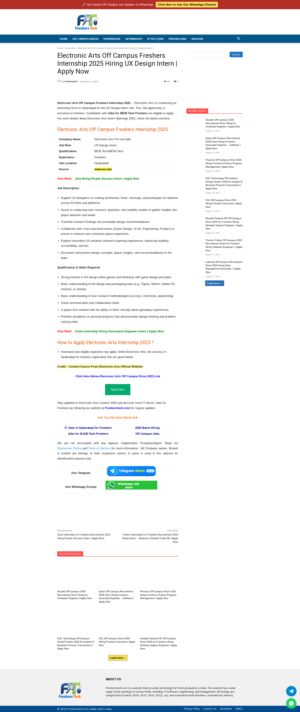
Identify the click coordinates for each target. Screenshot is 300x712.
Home (64, 38)
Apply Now (117, 389)
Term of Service (99, 448)
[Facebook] (82, 90)
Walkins (197, 38)
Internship (71, 48)
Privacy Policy (192, 708)
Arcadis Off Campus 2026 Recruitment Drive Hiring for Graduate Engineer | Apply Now (74, 595)
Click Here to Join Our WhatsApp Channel (187, 4)
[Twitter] (291, 691)
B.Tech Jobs (155, 38)
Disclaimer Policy (69, 448)
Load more (116, 657)
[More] (114, 90)
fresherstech (71, 81)
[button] (238, 39)
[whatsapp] (291, 703)
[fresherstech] (59, 81)
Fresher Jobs (177, 38)
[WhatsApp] (106, 90)
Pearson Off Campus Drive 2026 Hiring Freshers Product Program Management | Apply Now (158, 595)
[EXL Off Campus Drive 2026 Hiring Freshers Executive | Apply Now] (118, 621)
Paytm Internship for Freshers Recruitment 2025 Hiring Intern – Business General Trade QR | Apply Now (150, 538)
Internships (134, 38)
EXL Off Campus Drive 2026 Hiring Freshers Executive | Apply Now (117, 642)
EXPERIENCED (111, 38)
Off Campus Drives (85, 38)
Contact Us (209, 708)
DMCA (239, 708)
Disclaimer (226, 708)
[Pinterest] (98, 90)
